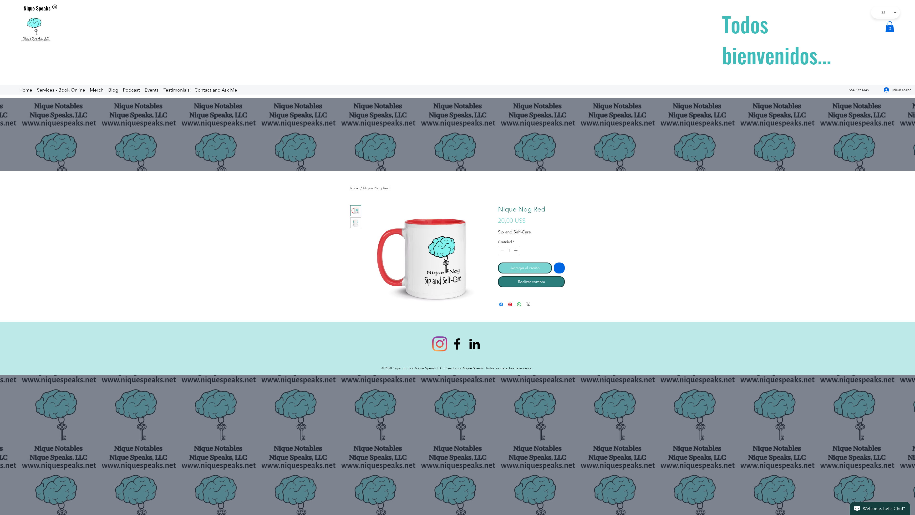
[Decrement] (502, 250)
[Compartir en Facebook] (501, 304)
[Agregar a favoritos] (559, 268)
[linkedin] (474, 343)
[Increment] (516, 250)
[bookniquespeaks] (439, 343)
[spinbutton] (509, 250)
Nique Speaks (37, 8)
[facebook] (457, 343)
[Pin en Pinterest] (510, 304)
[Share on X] (528, 304)
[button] (889, 26)
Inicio (355, 188)
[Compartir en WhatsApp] (519, 304)
